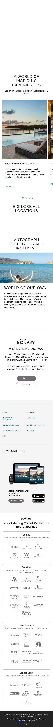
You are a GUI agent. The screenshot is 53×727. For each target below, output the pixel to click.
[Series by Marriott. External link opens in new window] (15, 661)
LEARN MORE (16, 501)
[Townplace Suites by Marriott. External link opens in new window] (26, 685)
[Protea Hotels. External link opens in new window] (38, 652)
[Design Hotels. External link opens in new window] (38, 596)
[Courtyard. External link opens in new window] (15, 635)
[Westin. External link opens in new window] (15, 588)
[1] (23, 198)
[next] (37, 197)
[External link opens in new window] (38, 496)
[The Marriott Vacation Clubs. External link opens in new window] (15, 605)
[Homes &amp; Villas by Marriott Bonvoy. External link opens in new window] (38, 693)
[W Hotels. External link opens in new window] (26, 555)
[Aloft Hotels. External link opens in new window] (15, 652)
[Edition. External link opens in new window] (15, 547)
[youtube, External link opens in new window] (49, 451)
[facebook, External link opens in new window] (41, 451)
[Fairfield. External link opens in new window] (15, 644)
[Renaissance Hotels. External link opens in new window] (38, 588)
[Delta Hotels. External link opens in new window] (38, 579)
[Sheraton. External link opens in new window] (26, 579)
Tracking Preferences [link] (38, 719)
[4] (32, 198)
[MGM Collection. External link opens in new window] (38, 605)
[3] (29, 198)
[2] (26, 198)
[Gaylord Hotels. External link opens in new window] (26, 605)
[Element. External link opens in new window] (38, 685)
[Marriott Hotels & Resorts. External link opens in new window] (15, 579)
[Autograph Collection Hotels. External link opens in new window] (15, 596)
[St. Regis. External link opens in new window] (15, 555)
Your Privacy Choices (28, 720)
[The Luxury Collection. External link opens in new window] (38, 547)
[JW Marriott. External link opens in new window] (38, 555)
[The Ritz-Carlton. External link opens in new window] (26, 547)
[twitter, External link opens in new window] (45, 451)
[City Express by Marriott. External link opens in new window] (26, 661)
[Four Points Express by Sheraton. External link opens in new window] (38, 661)
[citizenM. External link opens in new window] (38, 644)
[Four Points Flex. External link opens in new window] (26, 635)
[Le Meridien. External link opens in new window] (26, 588)
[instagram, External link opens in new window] (38, 451)
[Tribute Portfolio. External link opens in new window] (26, 596)
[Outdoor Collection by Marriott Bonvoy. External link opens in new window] (26, 613)
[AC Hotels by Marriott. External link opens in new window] (26, 644)
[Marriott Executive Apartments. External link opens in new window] (26, 693)
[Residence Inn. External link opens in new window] (15, 685)
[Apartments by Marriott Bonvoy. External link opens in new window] (26, 702)
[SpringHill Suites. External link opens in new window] (38, 635)
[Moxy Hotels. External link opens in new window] (26, 652)
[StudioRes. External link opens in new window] (15, 693)
